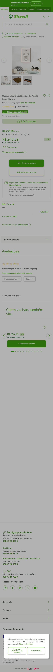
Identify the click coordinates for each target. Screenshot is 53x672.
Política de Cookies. (25, 644)
